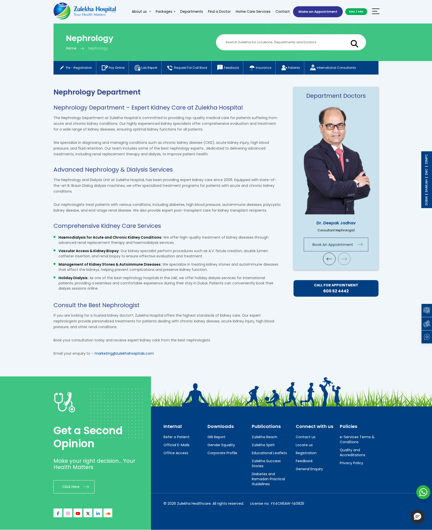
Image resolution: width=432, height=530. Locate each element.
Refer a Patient (177, 436)
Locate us (304, 444)
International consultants (336, 68)
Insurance (263, 68)
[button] (417, 517)
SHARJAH (426, 185)
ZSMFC (426, 159)
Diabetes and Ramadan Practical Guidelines (268, 478)
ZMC (426, 171)
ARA (361, 12)
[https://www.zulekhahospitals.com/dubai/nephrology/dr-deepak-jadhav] (336, 158)
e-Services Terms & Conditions (357, 439)
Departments (191, 11)
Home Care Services (253, 11)
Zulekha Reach (264, 436)
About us (140, 11)
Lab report (149, 68)
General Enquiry (309, 468)
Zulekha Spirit (263, 444)
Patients (294, 68)
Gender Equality (221, 444)
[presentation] (329, 259)
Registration (306, 452)
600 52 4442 (336, 291)
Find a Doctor (219, 11)
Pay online (116, 68)
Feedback (231, 68)
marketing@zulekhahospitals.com (124, 353)
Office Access (176, 452)
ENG (352, 12)
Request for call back (190, 68)
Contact (283, 11)
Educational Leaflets (269, 452)
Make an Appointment (317, 11)
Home (71, 48)
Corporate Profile (222, 452)
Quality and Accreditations (352, 452)
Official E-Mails (177, 444)
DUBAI (426, 200)
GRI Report (217, 436)
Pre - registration (79, 68)
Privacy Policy (351, 462)
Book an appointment (332, 244)
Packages (164, 11)
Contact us (306, 436)
